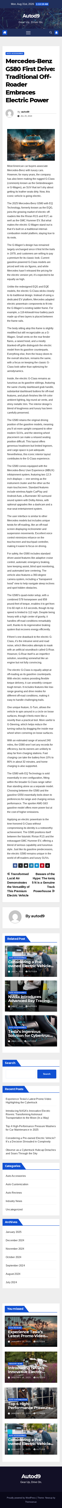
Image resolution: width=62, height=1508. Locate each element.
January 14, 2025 (21, 1449)
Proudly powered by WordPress (21, 1498)
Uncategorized (14, 1209)
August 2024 (13, 1274)
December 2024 (15, 1240)
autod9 (25, 111)
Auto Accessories (15, 53)
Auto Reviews (14, 1192)
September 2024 (15, 1265)
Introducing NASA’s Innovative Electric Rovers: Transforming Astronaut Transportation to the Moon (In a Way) (28, 1114)
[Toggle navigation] (28, 32)
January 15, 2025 (21, 1413)
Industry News (14, 1201)
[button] (50, 32)
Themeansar (30, 1502)
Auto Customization (17, 1184)
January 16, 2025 (21, 1341)
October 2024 (13, 1257)
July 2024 (11, 1282)
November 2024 (15, 1248)
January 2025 (13, 1232)
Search (10, 1063)
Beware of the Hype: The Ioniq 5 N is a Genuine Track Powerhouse (43, 882)
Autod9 (31, 16)
